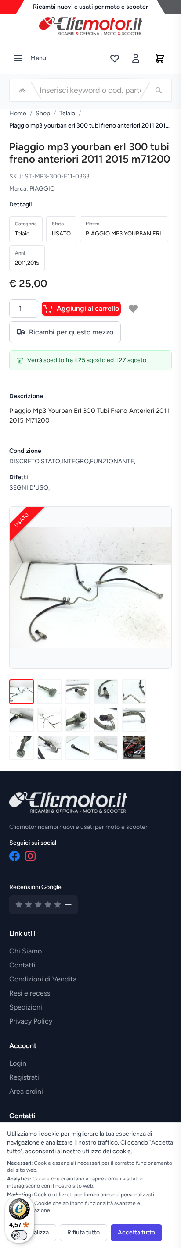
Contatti (22, 965)
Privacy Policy (30, 1021)
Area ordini (26, 1091)
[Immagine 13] (77, 748)
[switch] (19, 1235)
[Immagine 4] (106, 691)
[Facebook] (14, 856)
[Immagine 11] (21, 748)
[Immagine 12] (49, 748)
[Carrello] (160, 58)
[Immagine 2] (49, 691)
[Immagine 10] (134, 720)
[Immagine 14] (106, 748)
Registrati (24, 1077)
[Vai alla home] (90, 23)
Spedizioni (25, 1007)
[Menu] (18, 58)
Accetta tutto (136, 1232)
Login (17, 1063)
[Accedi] (136, 58)
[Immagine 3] (77, 691)
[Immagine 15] (134, 748)
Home (17, 113)
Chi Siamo (25, 951)
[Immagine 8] (77, 720)
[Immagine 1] (21, 691)
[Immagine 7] (49, 720)
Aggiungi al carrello (88, 308)
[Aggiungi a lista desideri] (133, 308)
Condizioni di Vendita (42, 979)
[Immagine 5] (134, 691)
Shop (43, 113)
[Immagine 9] (106, 720)
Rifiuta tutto (83, 1232)
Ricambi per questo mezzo (71, 332)
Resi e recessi (30, 993)
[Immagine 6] (21, 720)
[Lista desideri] (114, 58)
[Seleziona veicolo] (22, 90)
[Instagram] (30, 856)
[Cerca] (158, 90)
